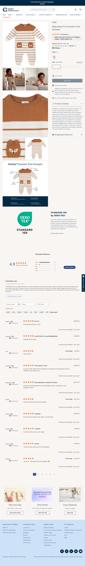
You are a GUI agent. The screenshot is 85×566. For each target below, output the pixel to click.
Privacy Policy (38, 556)
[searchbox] (11, 304)
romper (26, 312)
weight (41, 312)
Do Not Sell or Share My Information (71, 556)
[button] (83, 283)
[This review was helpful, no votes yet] (74, 330)
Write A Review (69, 267)
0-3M (63, 67)
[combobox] (43, 9)
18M (54, 71)
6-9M (74, 67)
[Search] (54, 9)
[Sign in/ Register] (75, 10)
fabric (35, 312)
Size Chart (79, 62)
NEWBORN (56, 67)
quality (8, 312)
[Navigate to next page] (54, 474)
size (31, 312)
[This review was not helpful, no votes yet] (77, 330)
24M (59, 71)
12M (78, 67)
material (19, 312)
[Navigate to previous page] (30, 474)
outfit (47, 312)
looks (13, 312)
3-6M (68, 67)
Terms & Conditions (48, 556)
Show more (53, 312)
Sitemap (57, 556)
